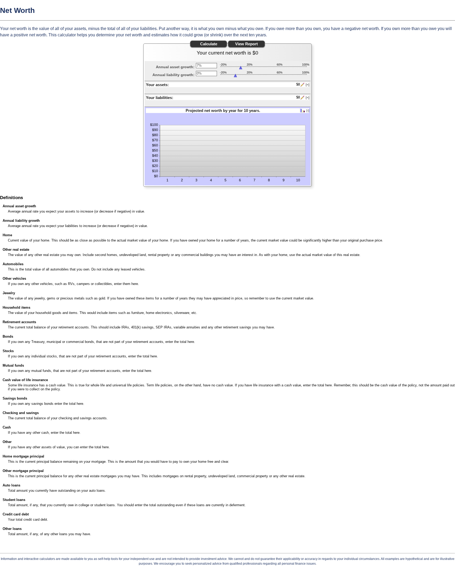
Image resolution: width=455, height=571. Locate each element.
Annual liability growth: (173, 75)
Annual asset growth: (175, 67)
